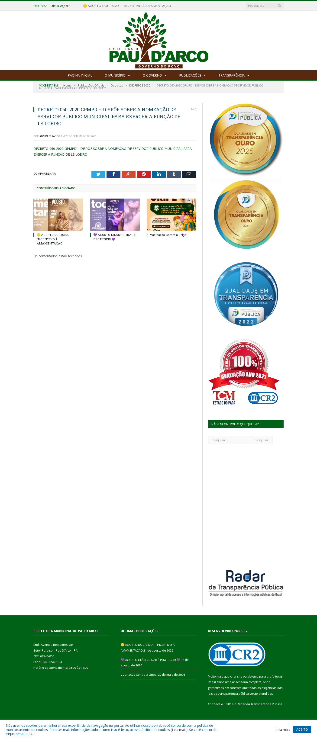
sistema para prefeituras (265, 676)
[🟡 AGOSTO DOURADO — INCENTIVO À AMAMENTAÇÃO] (58, 215)
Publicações (190, 75)
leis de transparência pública (228, 693)
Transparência (231, 75)
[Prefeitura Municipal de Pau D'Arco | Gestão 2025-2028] (158, 39)
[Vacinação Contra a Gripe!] (171, 215)
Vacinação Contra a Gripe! (168, 235)
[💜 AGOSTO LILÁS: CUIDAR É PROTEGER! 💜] (115, 215)
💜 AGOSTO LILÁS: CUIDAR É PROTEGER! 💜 (117, 6)
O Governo (152, 75)
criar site (236, 676)
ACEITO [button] (302, 729)
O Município (115, 75)
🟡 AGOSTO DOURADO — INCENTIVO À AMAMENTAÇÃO (54, 239)
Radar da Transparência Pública (259, 704)
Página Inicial (80, 75)
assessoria (240, 682)
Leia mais (179, 729)
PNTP (227, 704)
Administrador (49, 136)
